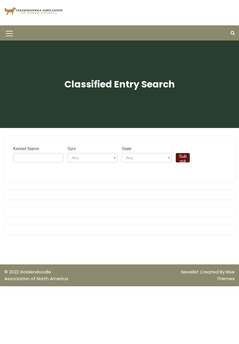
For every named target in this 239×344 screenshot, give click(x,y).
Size (71, 148)
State (126, 148)
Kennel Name (26, 148)
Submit (183, 158)
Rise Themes (226, 275)
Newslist (190, 272)
